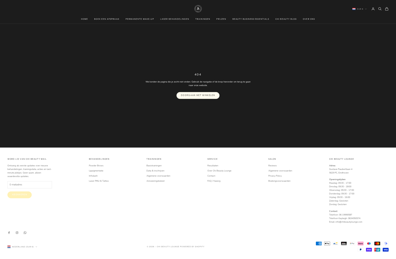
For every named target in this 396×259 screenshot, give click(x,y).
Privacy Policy (275, 175)
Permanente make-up (140, 19)
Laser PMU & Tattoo (99, 180)
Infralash (93, 175)
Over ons (309, 19)
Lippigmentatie (96, 170)
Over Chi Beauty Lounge (219, 170)
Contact (211, 175)
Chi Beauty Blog (286, 19)
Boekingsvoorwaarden (279, 180)
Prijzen (221, 19)
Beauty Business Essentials (250, 19)
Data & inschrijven (155, 170)
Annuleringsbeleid (155, 180)
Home (84, 19)
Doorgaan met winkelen (198, 95)
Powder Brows (96, 165)
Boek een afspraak (106, 19)
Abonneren (19, 194)
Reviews (272, 165)
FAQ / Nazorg (213, 180)
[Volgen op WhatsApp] (25, 232)
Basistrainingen (154, 165)
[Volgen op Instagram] (17, 232)
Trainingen (202, 19)
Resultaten (212, 165)
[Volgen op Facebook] (9, 232)
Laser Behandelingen (174, 19)
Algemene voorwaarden (158, 175)
